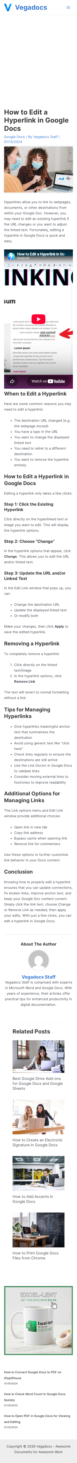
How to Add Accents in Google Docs (33, 1199)
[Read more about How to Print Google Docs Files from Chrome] (38, 1230)
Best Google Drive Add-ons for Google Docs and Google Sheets (38, 1083)
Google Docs (14, 137)
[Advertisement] (38, 55)
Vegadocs (31, 7)
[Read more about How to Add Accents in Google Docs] (38, 1173)
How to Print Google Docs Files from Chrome (36, 1255)
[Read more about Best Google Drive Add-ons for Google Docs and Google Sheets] (38, 1056)
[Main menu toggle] (68, 7)
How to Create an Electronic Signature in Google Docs (38, 1142)
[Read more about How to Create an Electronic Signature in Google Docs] (38, 1117)
